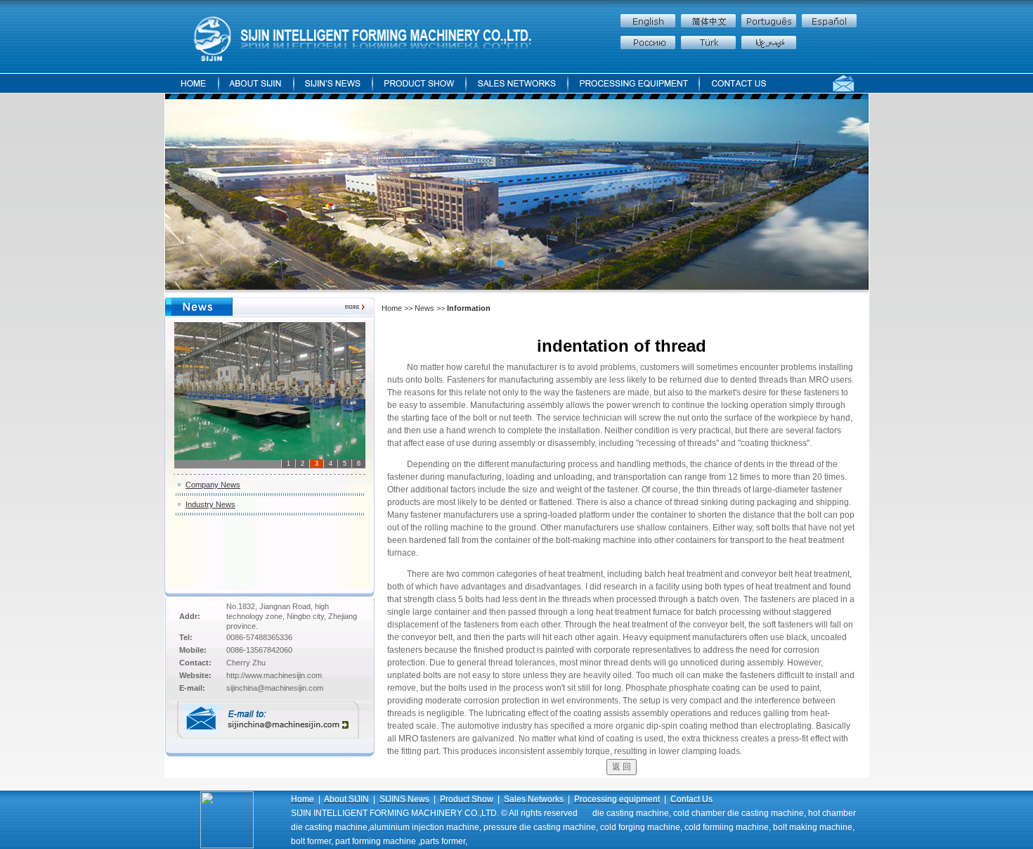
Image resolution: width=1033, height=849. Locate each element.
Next (809, 194)
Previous (224, 194)
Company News (213, 484)
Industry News (210, 504)
